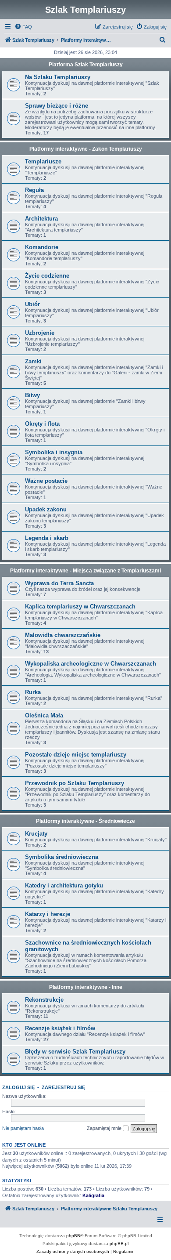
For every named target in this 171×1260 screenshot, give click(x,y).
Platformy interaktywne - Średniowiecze (85, 821)
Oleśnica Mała (44, 715)
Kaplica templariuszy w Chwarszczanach (80, 606)
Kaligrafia (93, 1195)
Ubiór (32, 304)
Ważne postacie (46, 481)
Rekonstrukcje (44, 999)
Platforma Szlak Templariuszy (86, 65)
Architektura (41, 218)
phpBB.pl (119, 1243)
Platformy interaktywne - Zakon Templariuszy (85, 149)
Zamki (33, 361)
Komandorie (41, 247)
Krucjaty (36, 833)
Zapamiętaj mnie (105, 1128)
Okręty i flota (42, 423)
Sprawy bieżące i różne (56, 105)
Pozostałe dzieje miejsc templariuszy (75, 754)
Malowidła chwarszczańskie (62, 635)
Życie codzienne (47, 275)
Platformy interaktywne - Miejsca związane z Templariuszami (85, 571)
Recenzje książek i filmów (60, 1028)
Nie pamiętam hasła (23, 1128)
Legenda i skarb (46, 538)
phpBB (73, 1235)
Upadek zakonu (46, 509)
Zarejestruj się (63, 1087)
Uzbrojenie (39, 332)
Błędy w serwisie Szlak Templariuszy (75, 1051)
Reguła (34, 190)
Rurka (33, 692)
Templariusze (43, 161)
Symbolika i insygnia (53, 452)
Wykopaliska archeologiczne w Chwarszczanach (90, 663)
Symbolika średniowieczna (61, 857)
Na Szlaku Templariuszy (57, 77)
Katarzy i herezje (47, 914)
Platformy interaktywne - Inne (85, 987)
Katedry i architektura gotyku (64, 885)
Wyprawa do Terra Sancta (59, 583)
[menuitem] (23, 27)
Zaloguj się (18, 1087)
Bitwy (32, 395)
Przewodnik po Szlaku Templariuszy (74, 783)
